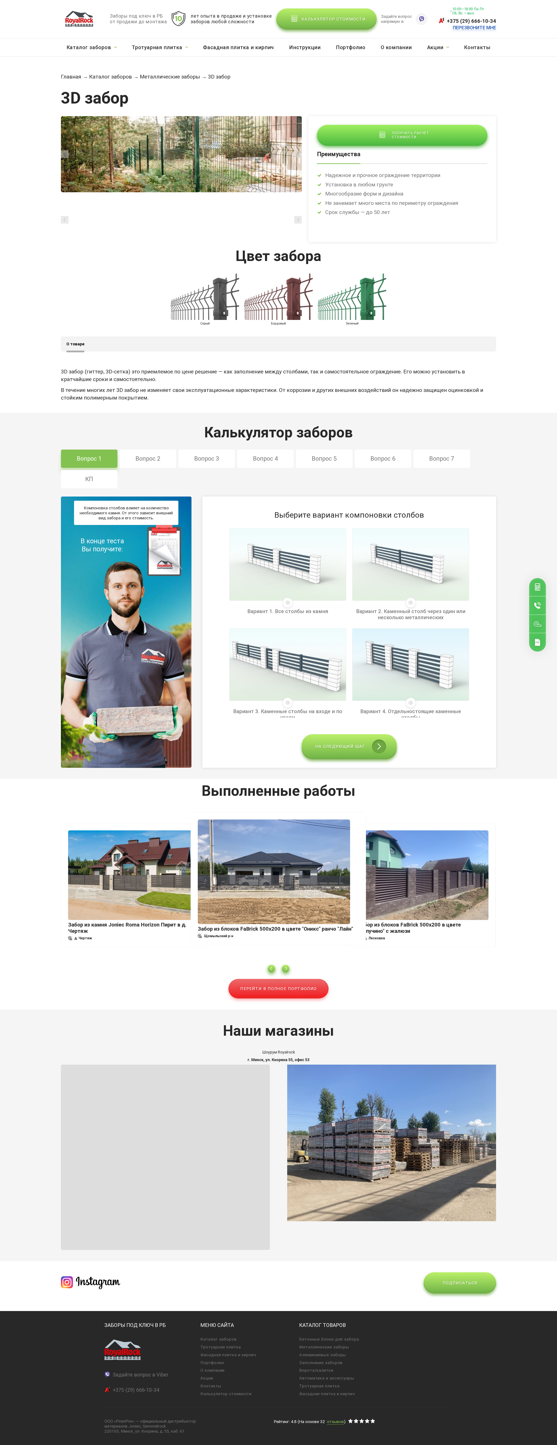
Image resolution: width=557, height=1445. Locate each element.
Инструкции (305, 47)
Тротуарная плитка (157, 47)
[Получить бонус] (537, 642)
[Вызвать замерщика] (537, 624)
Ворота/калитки (316, 1370)
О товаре (75, 343)
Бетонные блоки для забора (329, 1339)
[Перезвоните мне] (537, 605)
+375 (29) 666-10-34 (471, 21)
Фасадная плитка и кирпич (238, 47)
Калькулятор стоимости (226, 1393)
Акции (435, 47)
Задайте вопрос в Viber (140, 1375)
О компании (396, 47)
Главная (71, 77)
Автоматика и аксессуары (326, 1378)
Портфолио (351, 47)
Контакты (477, 47)
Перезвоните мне (474, 27)
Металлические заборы (170, 77)
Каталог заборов (89, 47)
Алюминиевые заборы (322, 1354)
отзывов (335, 1421)
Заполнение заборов (321, 1362)
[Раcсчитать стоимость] (537, 587)
